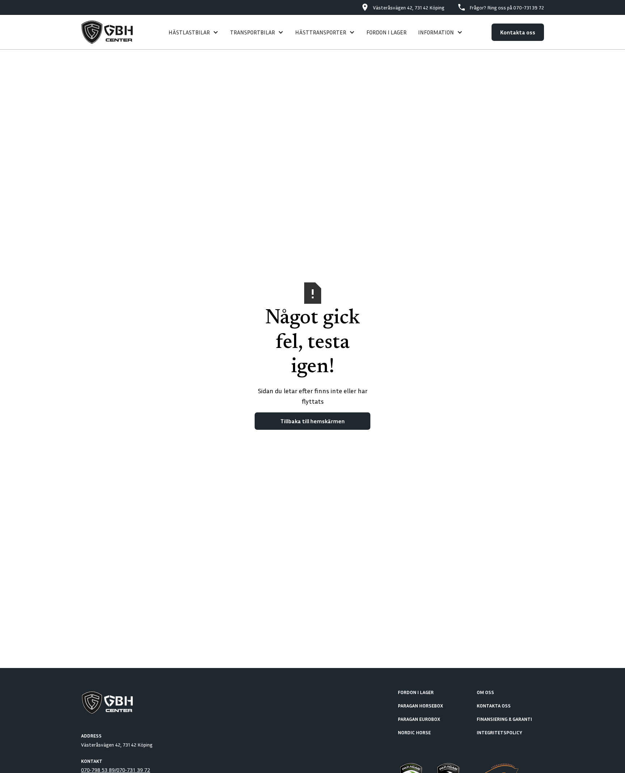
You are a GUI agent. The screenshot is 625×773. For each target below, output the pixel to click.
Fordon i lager (416, 692)
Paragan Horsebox (420, 705)
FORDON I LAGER (386, 32)
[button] (193, 32)
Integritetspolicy (499, 732)
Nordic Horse (414, 732)
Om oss (485, 692)
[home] (110, 32)
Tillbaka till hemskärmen (312, 421)
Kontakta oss (517, 32)
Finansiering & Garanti (504, 719)
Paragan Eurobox (419, 719)
